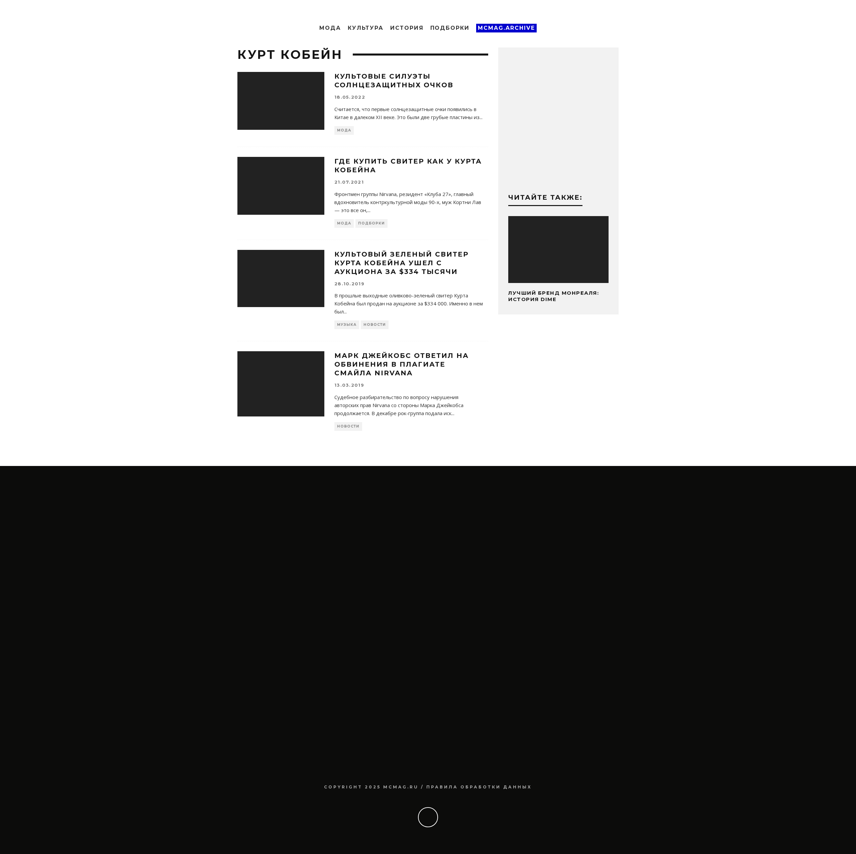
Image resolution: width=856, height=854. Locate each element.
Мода (330, 28)
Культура (366, 28)
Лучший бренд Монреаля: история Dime (553, 296)
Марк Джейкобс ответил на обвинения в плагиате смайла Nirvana (401, 364)
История (406, 28)
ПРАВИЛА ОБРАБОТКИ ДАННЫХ (479, 786)
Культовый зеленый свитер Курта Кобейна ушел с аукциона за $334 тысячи (401, 263)
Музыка (346, 324)
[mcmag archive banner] (558, 175)
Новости (374, 324)
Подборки (449, 28)
